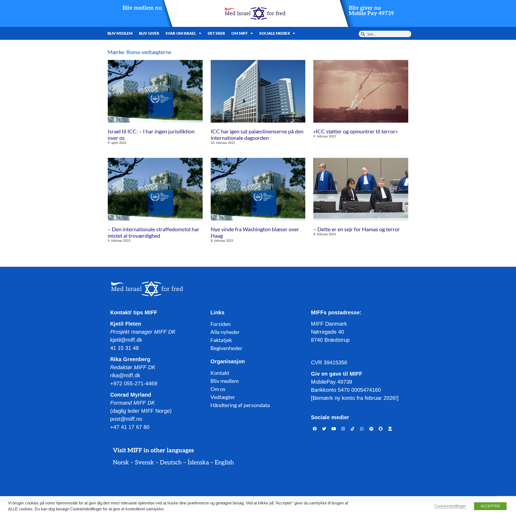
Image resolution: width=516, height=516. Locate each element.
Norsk (121, 462)
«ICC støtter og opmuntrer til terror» (355, 131)
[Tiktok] (353, 429)
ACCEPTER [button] (490, 506)
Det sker (216, 33)
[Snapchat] (381, 429)
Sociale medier (274, 33)
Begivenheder (226, 348)
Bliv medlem (120, 33)
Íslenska (198, 462)
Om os (217, 389)
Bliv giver (149, 33)
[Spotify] (371, 429)
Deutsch (171, 462)
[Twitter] (324, 429)
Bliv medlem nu (142, 8)
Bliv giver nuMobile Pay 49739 (371, 11)
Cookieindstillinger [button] (450, 506)
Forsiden (220, 324)
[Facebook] (315, 429)
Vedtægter (222, 397)
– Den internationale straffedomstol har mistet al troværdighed (153, 232)
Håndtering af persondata (240, 405)
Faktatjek (221, 340)
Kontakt (219, 372)
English (224, 462)
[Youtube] (334, 429)
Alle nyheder (225, 332)
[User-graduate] (390, 429)
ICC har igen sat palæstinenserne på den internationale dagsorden (257, 134)
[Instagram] (343, 429)
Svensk (144, 462)
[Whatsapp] (362, 429)
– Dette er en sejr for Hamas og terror (356, 229)
